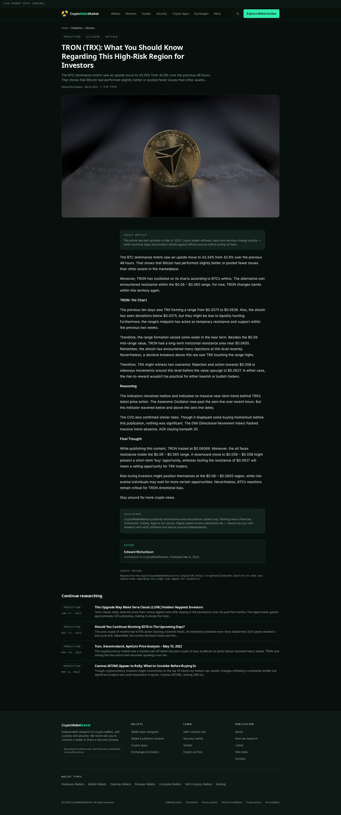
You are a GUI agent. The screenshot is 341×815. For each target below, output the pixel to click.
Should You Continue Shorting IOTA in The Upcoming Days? (140, 627)
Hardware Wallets (73, 784)
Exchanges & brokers (145, 752)
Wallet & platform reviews (147, 738)
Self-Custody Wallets (198, 784)
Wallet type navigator (145, 731)
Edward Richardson (72, 86)
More (217, 13)
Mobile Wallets (97, 784)
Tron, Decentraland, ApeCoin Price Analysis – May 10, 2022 (138, 646)
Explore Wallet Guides (261, 13)
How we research (246, 738)
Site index (241, 752)
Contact (240, 758)
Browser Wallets (145, 784)
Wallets (115, 13)
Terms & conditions (231, 802)
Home (65, 27)
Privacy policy (209, 802)
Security (161, 13)
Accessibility (272, 802)
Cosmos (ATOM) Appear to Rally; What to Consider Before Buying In (145, 666)
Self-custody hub (194, 731)
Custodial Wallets (170, 784)
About (239, 731)
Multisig (221, 784)
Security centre (193, 738)
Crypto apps (139, 745)
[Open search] (237, 13)
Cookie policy (253, 802)
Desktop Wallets (120, 784)
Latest (239, 745)
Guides (146, 13)
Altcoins (93, 37)
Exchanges (201, 13)
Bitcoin (112, 37)
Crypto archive (192, 752)
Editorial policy (174, 802)
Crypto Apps (180, 13)
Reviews (131, 13)
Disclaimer (192, 802)
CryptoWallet (76, 725)
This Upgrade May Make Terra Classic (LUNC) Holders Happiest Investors (149, 607)
